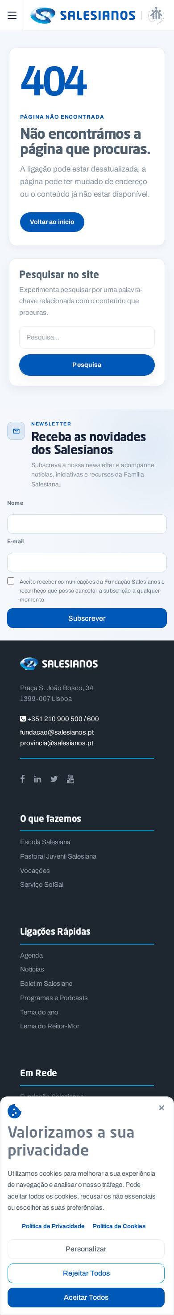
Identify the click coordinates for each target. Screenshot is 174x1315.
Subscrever (87, 618)
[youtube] (70, 779)
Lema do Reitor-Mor (49, 1026)
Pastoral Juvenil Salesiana (58, 856)
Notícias (32, 969)
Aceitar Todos (86, 1297)
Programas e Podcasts (54, 998)
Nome (15, 503)
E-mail (15, 542)
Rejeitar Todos (86, 1273)
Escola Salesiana (45, 842)
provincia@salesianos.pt (56, 743)
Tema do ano (39, 1012)
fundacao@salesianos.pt (57, 732)
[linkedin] (37, 779)
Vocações (35, 871)
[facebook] (22, 779)
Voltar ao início (52, 222)
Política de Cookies (119, 1226)
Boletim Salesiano (46, 983)
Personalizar (86, 1249)
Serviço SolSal (41, 885)
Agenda (31, 955)
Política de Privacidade (53, 1226)
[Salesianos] (98, 15)
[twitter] (54, 779)
